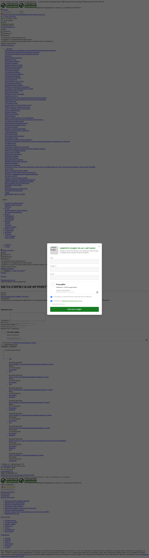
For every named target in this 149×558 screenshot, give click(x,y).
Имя (51, 258)
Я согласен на (68, 301)
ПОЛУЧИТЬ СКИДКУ (74, 309)
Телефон (53, 266)
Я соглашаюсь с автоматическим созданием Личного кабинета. (73, 297)
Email (52, 274)
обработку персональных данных (72, 301)
